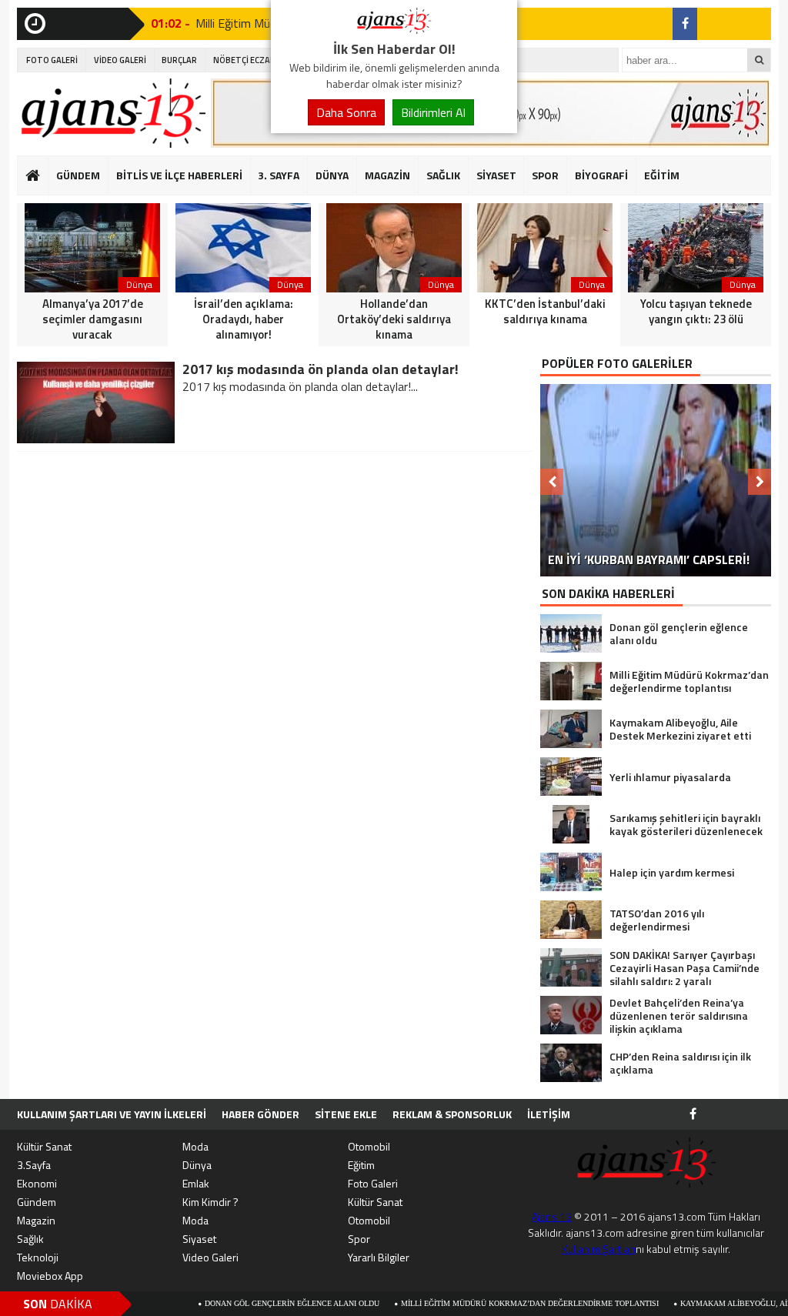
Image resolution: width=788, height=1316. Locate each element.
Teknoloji (37, 1257)
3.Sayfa (34, 1165)
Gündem (36, 1202)
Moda (195, 1146)
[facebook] (685, 24)
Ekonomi (37, 1183)
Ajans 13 (552, 1216)
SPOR (545, 175)
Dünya (197, 1165)
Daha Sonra (346, 112)
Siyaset (199, 1239)
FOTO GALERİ (52, 60)
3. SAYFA (278, 175)
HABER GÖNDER (260, 1114)
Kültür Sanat (44, 1146)
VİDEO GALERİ (120, 60)
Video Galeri (210, 1257)
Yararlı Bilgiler (378, 1257)
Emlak (195, 1183)
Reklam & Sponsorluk (452, 1114)
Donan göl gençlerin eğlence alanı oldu (241, 1303)
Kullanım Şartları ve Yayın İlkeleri (111, 1114)
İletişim (548, 1114)
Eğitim (361, 1165)
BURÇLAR (179, 60)
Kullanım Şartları (599, 1249)
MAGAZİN (387, 175)
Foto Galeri (373, 1183)
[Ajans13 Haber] (394, 29)
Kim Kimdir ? (210, 1202)
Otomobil (369, 1146)
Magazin (36, 1220)
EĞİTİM (661, 175)
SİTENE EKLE (346, 1114)
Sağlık (30, 1239)
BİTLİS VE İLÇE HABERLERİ (179, 175)
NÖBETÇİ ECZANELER (254, 60)
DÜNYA (332, 175)
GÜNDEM (78, 175)
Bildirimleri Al (433, 112)
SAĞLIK (443, 175)
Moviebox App (50, 1276)
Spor (359, 1239)
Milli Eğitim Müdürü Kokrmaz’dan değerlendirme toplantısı (479, 1303)
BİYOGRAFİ (601, 175)
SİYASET (496, 175)
